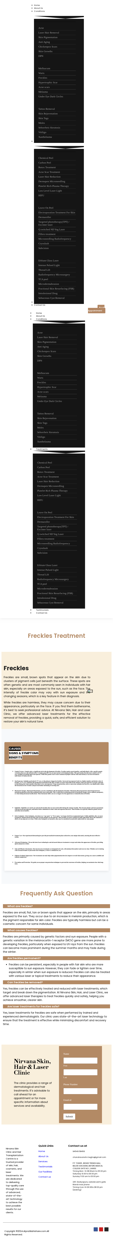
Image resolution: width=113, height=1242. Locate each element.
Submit (69, 1116)
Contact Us (41, 613)
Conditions (41, 319)
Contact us (44, 1176)
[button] (56, 906)
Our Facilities (45, 1171)
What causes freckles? (22, 930)
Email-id (67, 1100)
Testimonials (45, 1166)
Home (41, 1151)
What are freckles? (20, 906)
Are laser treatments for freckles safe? (33, 1006)
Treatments (42, 449)
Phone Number (70, 1084)
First (65, 1066)
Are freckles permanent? (24, 958)
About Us (43, 1156)
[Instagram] (106, 1229)
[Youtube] (101, 1229)
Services (43, 1161)
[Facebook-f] (96, 1229)
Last (65, 1077)
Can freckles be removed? (25, 982)
